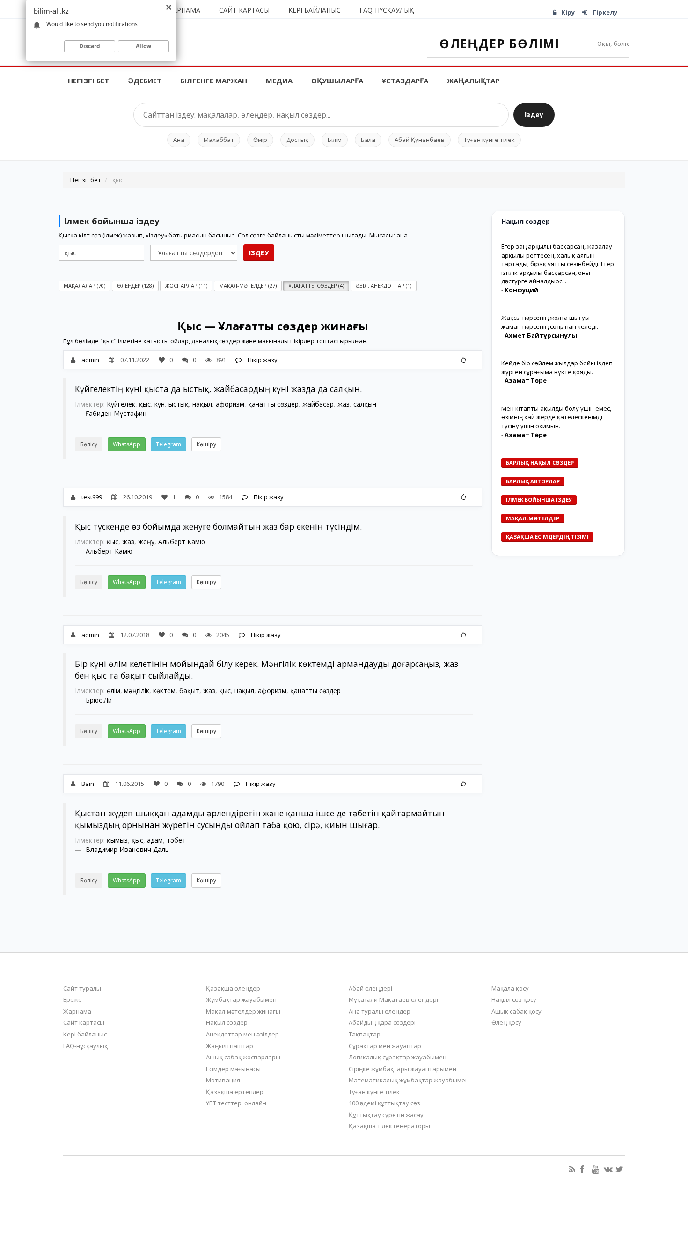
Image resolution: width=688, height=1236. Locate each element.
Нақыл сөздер (227, 1022)
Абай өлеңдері (370, 988)
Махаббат (219, 139)
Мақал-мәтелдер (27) (248, 285)
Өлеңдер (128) (135, 285)
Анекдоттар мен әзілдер (242, 1034)
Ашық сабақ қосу (516, 1011)
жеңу (146, 541)
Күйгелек (121, 404)
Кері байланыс (314, 10)
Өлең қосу (506, 1022)
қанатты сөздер (273, 404)
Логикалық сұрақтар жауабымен (397, 1057)
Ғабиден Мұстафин (116, 413)
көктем (164, 690)
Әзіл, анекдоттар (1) (383, 285)
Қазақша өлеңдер (233, 988)
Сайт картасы (244, 10)
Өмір (260, 139)
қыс (145, 404)
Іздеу (534, 114)
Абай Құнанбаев (420, 139)
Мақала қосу (510, 988)
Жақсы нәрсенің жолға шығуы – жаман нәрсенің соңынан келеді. (549, 322)
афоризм (230, 404)
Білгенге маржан (213, 80)
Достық (297, 139)
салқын (364, 404)
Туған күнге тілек (489, 139)
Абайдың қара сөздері (382, 1022)
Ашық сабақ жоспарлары (243, 1057)
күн (159, 404)
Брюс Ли (99, 700)
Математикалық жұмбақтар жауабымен (409, 1080)
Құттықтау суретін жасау (386, 1114)
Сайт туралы (82, 988)
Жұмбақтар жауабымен (241, 999)
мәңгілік (136, 690)
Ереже (72, 999)
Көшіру (206, 444)
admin (90, 359)
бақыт (189, 690)
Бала (368, 139)
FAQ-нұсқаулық (386, 10)
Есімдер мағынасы (233, 1069)
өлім (113, 690)
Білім (335, 139)
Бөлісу (88, 444)
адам (155, 840)
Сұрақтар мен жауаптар (385, 1046)
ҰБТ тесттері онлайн (236, 1103)
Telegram (168, 444)
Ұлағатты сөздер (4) (316, 285)
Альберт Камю (181, 541)
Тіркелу (604, 12)
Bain (87, 783)
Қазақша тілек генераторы (389, 1126)
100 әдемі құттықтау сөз (384, 1103)
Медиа (279, 80)
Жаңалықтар (473, 80)
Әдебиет (144, 80)
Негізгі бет (88, 80)
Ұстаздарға (405, 80)
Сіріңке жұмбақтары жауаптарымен (402, 1069)
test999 (91, 497)
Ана (178, 139)
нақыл (202, 404)
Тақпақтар (365, 1034)
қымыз (117, 840)
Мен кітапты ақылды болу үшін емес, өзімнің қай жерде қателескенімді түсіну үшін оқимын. (556, 417)
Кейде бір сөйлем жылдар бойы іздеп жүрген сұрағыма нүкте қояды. (557, 367)
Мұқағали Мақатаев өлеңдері (393, 999)
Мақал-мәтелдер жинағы (243, 1011)
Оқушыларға (337, 80)
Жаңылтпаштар (229, 1046)
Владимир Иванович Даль (127, 849)
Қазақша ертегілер (234, 1092)
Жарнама (184, 10)
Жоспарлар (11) (186, 285)
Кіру (568, 12)
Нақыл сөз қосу (513, 999)
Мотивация (223, 1080)
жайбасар (318, 404)
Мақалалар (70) (84, 285)
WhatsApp (126, 444)
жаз (343, 404)
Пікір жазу (262, 359)
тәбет (176, 840)
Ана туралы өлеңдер (379, 1011)
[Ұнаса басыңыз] (463, 359)
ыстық (178, 404)
